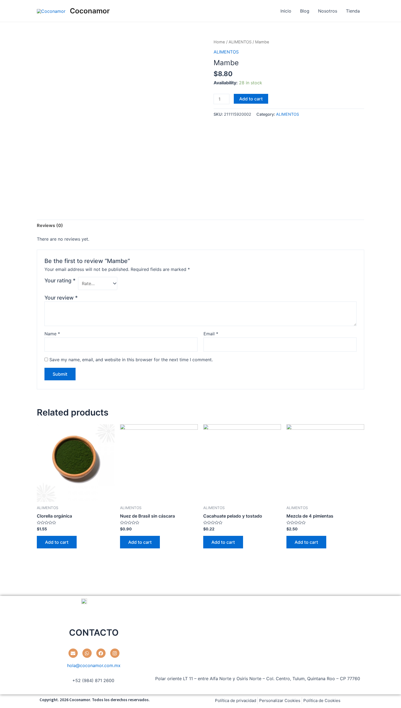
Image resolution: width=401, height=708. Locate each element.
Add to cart (251, 98)
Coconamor (90, 11)
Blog (304, 11)
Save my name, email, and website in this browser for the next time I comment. (131, 359)
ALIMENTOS (240, 42)
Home (219, 42)
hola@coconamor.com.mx (94, 665)
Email (211, 333)
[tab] (50, 225)
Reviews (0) (50, 225)
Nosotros (327, 11)
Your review (61, 297)
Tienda (353, 11)
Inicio (285, 11)
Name (52, 333)
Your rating (60, 280)
